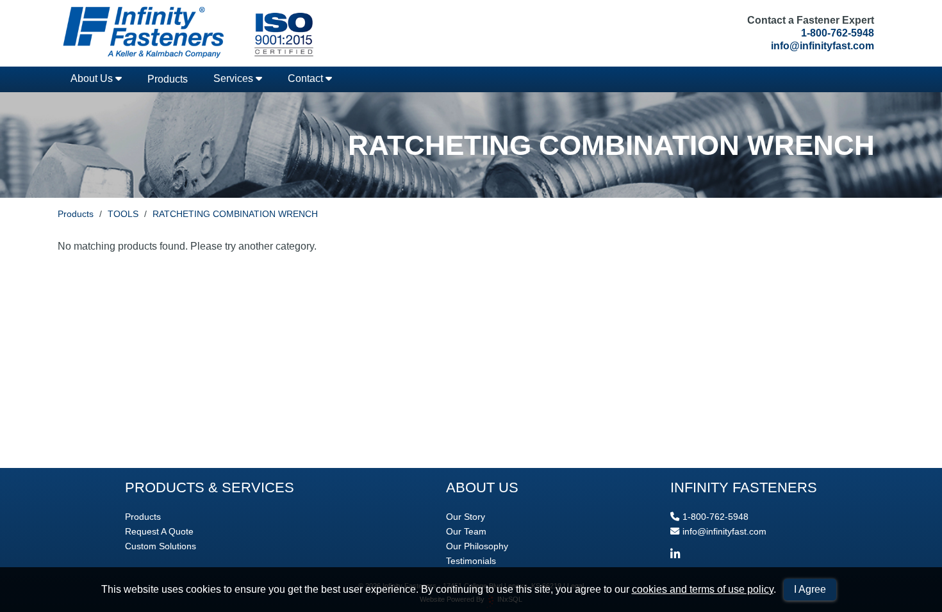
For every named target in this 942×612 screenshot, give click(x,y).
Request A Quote (159, 531)
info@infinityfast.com (822, 45)
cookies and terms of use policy (702, 589)
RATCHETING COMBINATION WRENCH (235, 214)
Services (234, 78)
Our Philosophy (477, 546)
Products (167, 79)
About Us (92, 78)
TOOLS (123, 214)
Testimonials (471, 561)
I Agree (810, 589)
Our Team (466, 531)
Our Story (465, 516)
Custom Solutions (160, 546)
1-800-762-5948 (837, 33)
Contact (307, 78)
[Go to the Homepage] (186, 33)
